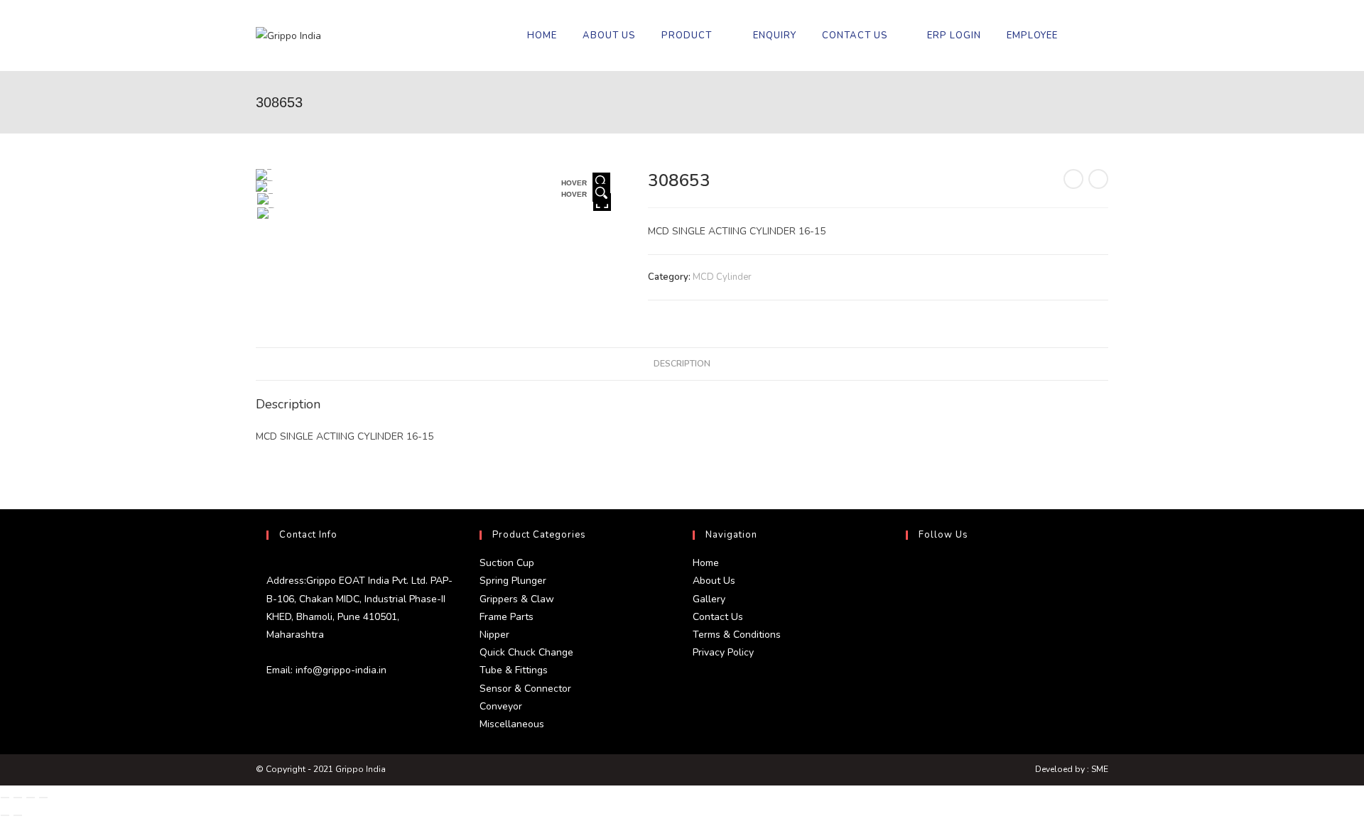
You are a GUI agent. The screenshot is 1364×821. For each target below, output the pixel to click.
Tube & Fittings (514, 670)
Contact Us (718, 617)
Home (706, 563)
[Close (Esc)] (43, 797)
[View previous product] (1073, 179)
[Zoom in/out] (5, 797)
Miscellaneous (512, 724)
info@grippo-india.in (339, 670)
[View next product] (1098, 179)
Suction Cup (507, 563)
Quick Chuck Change (526, 652)
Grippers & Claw (517, 599)
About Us (714, 580)
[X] (909, 571)
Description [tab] (682, 363)
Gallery (709, 599)
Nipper (494, 634)
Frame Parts (507, 617)
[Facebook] (909, 605)
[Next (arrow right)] (18, 815)
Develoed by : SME (1071, 769)
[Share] (31, 797)
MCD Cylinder (722, 277)
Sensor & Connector (525, 688)
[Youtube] (909, 673)
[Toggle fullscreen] (18, 797)
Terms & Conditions (737, 634)
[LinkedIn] (909, 639)
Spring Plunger (513, 580)
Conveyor (501, 706)
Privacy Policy (723, 652)
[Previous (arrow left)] (5, 815)
